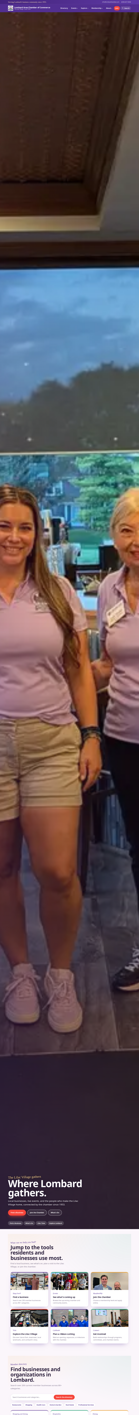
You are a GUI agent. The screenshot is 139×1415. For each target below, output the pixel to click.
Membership (96, 8)
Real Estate (70, 1405)
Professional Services (86, 1405)
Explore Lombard (55, 1223)
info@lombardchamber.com (110, 2)
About (108, 8)
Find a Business (17, 1212)
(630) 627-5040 (126, 2)
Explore (84, 8)
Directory (64, 8)
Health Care (41, 1405)
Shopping (28, 1405)
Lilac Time (41, 1223)
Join (116, 8)
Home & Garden (55, 1405)
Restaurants (16, 1405)
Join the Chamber (37, 1212)
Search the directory (64, 1397)
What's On (55, 1212)
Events (74, 8)
